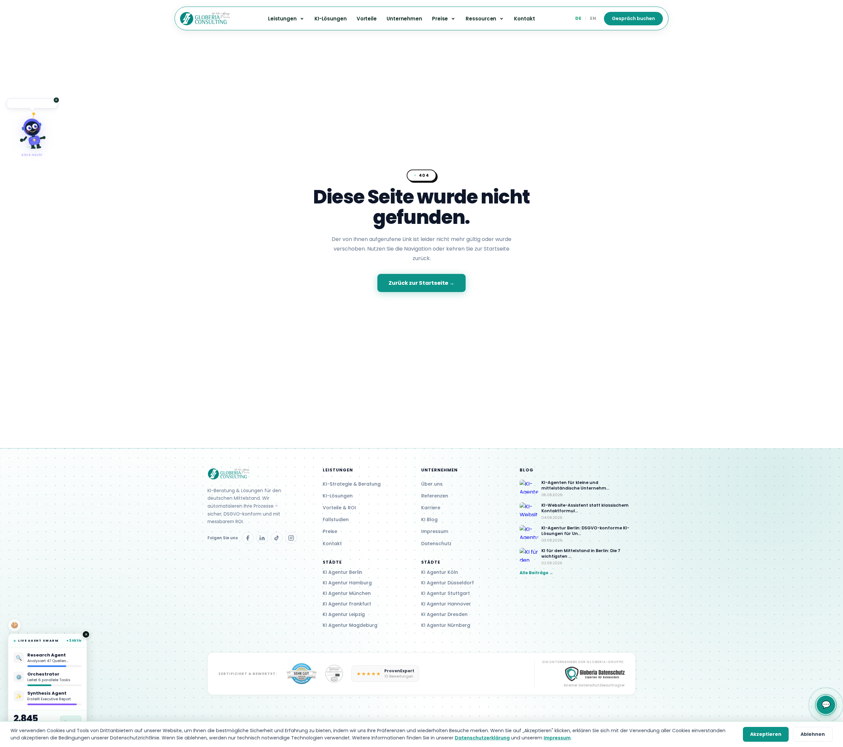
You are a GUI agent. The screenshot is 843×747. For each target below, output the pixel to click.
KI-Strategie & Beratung (352, 484)
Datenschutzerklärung (482, 737)
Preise (330, 531)
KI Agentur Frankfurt (347, 603)
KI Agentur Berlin (342, 572)
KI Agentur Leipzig (344, 614)
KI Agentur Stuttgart (445, 593)
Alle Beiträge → (536, 572)
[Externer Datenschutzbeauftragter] (334, 673)
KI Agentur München (347, 593)
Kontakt (524, 18)
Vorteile (367, 18)
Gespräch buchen (633, 18)
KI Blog (429, 519)
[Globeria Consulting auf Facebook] (248, 538)
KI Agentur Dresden (444, 614)
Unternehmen (404, 18)
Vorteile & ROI (339, 507)
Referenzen (434, 496)
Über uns (432, 484)
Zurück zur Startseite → (421, 283)
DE (578, 18)
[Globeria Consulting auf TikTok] (277, 538)
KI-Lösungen (330, 18)
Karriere (430, 507)
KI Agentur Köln (439, 572)
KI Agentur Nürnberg (445, 625)
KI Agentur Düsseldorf (447, 582)
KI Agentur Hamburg (347, 582)
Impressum (434, 531)
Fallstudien (336, 519)
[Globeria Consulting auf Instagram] (291, 538)
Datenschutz (436, 543)
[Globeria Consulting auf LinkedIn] (262, 538)
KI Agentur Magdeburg (350, 625)
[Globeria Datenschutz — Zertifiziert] (301, 673)
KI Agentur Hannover (446, 603)
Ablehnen (813, 734)
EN (593, 18)
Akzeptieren (765, 734)
